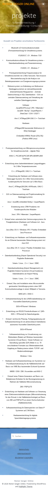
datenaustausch (24, 453)
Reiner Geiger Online (18, 4)
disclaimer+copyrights (24, 457)
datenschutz (24, 449)
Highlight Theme (25, 486)
